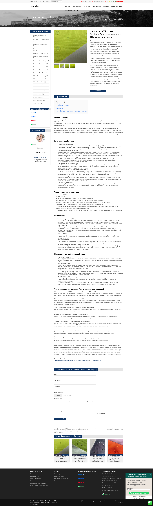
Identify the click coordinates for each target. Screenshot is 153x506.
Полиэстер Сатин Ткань (39, 64)
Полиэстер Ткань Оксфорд (81, 360)
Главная (67, 6)
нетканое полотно (95, 360)
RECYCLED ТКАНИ (38, 100)
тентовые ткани (37, 85)
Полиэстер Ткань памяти (39, 70)
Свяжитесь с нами (116, 6)
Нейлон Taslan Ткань (38, 82)
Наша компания (76, 6)
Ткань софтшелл (37, 94)
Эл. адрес (130, 488)
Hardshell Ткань (37, 97)
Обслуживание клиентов (72, 10)
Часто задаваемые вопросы (100, 6)
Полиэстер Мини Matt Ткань (40, 56)
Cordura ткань (36, 103)
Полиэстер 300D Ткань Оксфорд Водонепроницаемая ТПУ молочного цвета (62, 459)
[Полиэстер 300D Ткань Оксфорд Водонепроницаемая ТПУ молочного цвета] (61, 453)
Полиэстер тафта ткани (39, 67)
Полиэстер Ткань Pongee (39, 53)
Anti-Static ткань (37, 88)
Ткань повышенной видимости (115, 19)
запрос (98, 91)
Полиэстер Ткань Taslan (39, 73)
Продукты (87, 6)
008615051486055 (86, 1)
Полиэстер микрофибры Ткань (39, 485)
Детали (58, 455)
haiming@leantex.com (98, 1)
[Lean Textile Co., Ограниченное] (35, 7)
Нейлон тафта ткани (38, 79)
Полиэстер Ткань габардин (40, 60)
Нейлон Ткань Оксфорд (39, 76)
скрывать (67, 102)
